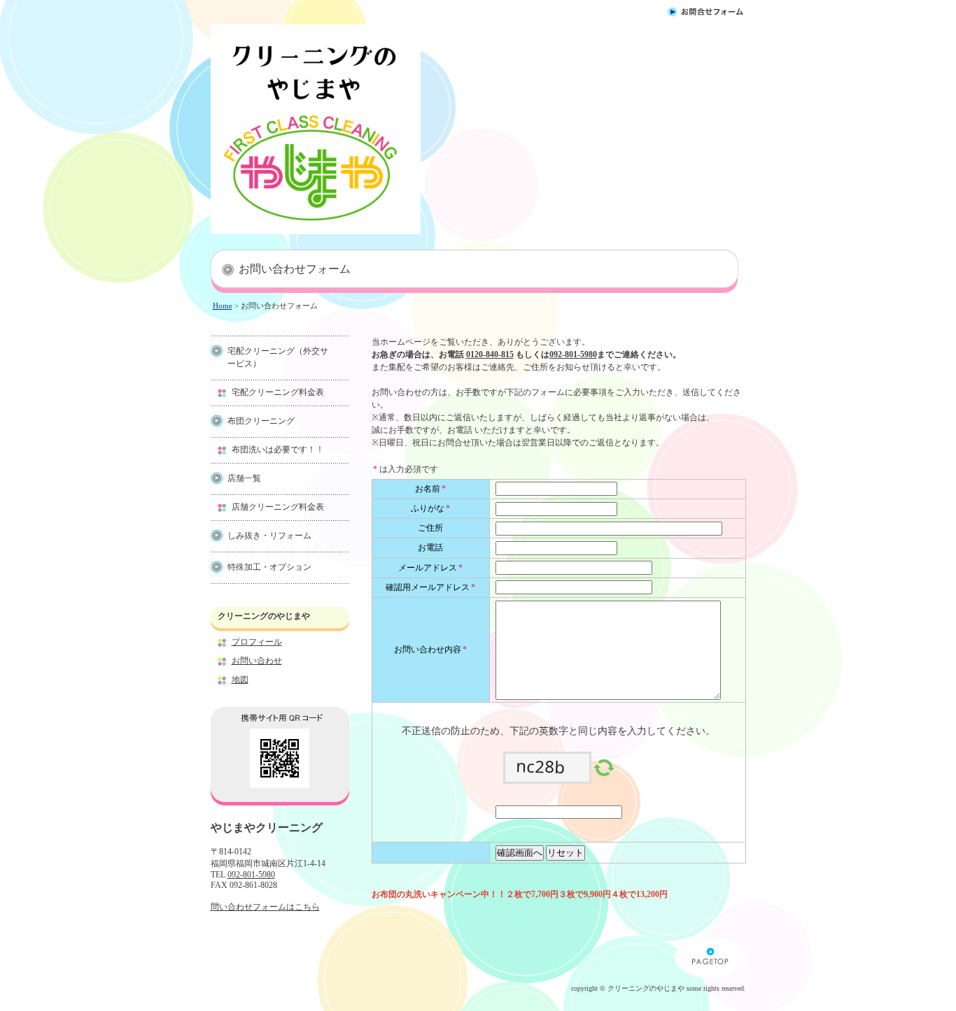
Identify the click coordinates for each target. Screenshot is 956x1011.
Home (222, 305)
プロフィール (257, 642)
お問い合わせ (257, 661)
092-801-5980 (251, 875)
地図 (240, 679)
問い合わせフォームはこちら (265, 907)
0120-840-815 (490, 354)
